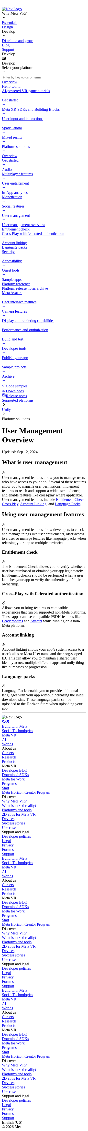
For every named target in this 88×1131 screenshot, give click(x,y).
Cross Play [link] (10, 504)
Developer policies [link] (16, 836)
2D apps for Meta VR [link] (19, 814)
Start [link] (5, 788)
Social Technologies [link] (17, 731)
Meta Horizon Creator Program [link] (26, 792)
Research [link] (9, 757)
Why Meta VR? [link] (14, 801)
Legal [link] (6, 841)
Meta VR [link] (9, 735)
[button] (44, 4)
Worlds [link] (7, 744)
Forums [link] (8, 849)
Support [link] (8, 854)
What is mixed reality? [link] (19, 805)
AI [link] (4, 739)
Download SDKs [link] (15, 775)
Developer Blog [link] (14, 770)
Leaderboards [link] (12, 621)
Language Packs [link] (67, 504)
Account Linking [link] (33, 504)
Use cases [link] (9, 827)
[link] (12, 9)
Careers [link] (8, 753)
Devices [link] (8, 819)
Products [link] (8, 761)
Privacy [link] (8, 845)
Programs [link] (9, 783)
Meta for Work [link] (13, 779)
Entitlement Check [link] (70, 499)
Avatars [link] (36, 621)
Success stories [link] (13, 823)
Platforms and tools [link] (17, 810)
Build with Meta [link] (14, 726)
